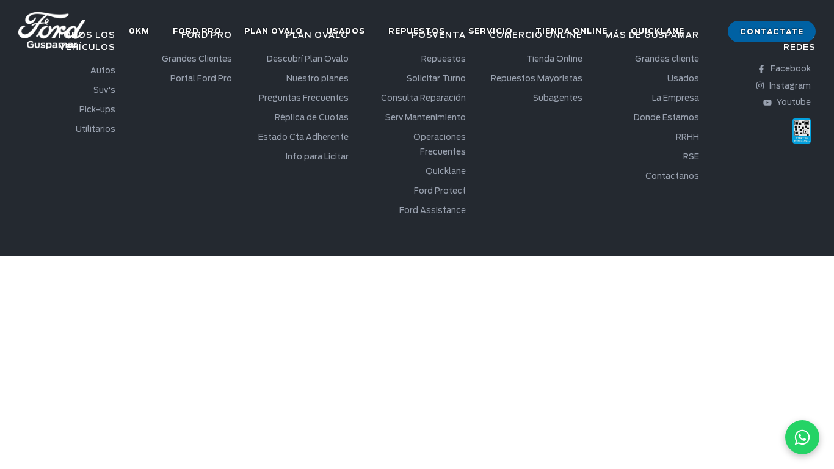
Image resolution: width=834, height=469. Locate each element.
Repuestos (416, 30)
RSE (691, 156)
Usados (345, 30)
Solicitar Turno (436, 78)
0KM (139, 30)
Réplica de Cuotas (312, 117)
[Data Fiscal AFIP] (801, 131)
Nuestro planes (317, 78)
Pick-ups (97, 109)
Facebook (791, 68)
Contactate (771, 31)
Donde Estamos (666, 117)
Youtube (794, 102)
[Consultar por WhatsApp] (802, 437)
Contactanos (672, 176)
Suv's (104, 90)
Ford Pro (197, 30)
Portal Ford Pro (201, 78)
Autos (102, 70)
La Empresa (675, 98)
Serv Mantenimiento (425, 117)
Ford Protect (440, 190)
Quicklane (657, 30)
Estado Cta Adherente (303, 137)
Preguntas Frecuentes (304, 98)
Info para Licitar (317, 156)
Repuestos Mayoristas (536, 78)
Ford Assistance (432, 210)
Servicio (490, 30)
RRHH (687, 137)
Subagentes (557, 98)
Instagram (790, 85)
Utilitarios (95, 129)
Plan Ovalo (273, 30)
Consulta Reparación (423, 98)
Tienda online (571, 30)
